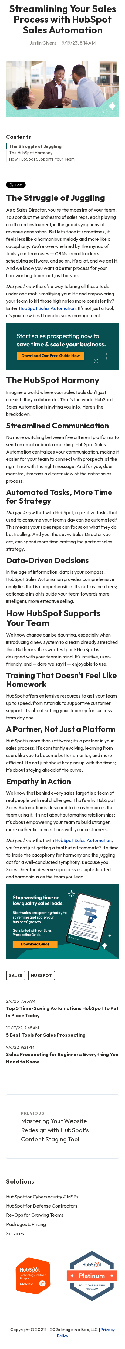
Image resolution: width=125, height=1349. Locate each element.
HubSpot (41, 975)
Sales (15, 975)
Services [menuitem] (15, 1233)
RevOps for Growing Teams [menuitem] (35, 1215)
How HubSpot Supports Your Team (42, 159)
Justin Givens (43, 43)
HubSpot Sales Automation (47, 308)
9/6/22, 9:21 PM (20, 1047)
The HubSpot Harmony (30, 152)
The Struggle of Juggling (35, 146)
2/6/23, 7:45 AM (20, 1001)
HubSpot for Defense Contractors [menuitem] (41, 1206)
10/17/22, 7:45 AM (22, 1028)
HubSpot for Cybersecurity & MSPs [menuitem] (42, 1197)
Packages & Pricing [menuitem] (26, 1224)
